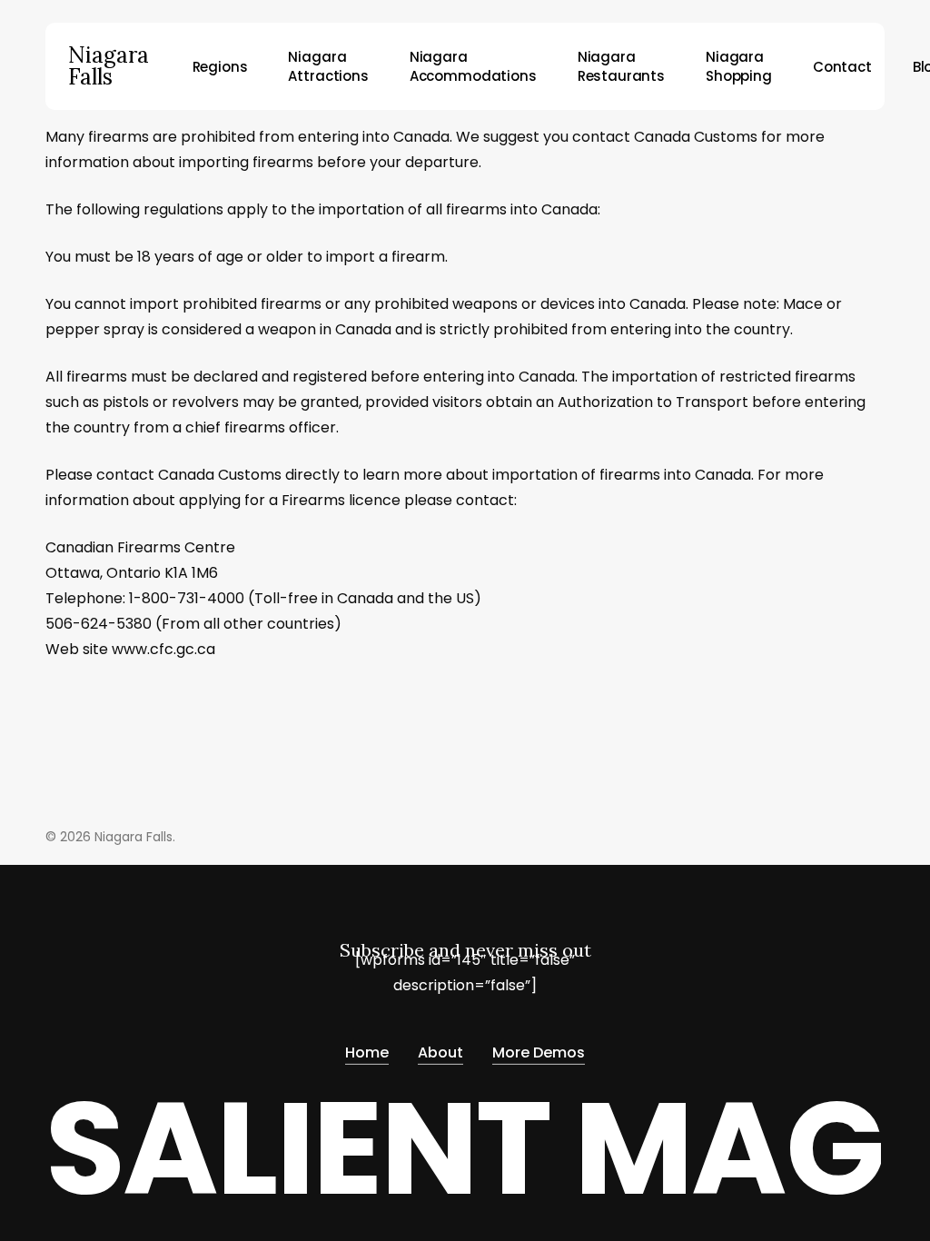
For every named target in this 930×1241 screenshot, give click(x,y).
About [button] (440, 1052)
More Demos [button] (538, 1052)
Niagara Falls (108, 66)
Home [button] (367, 1052)
